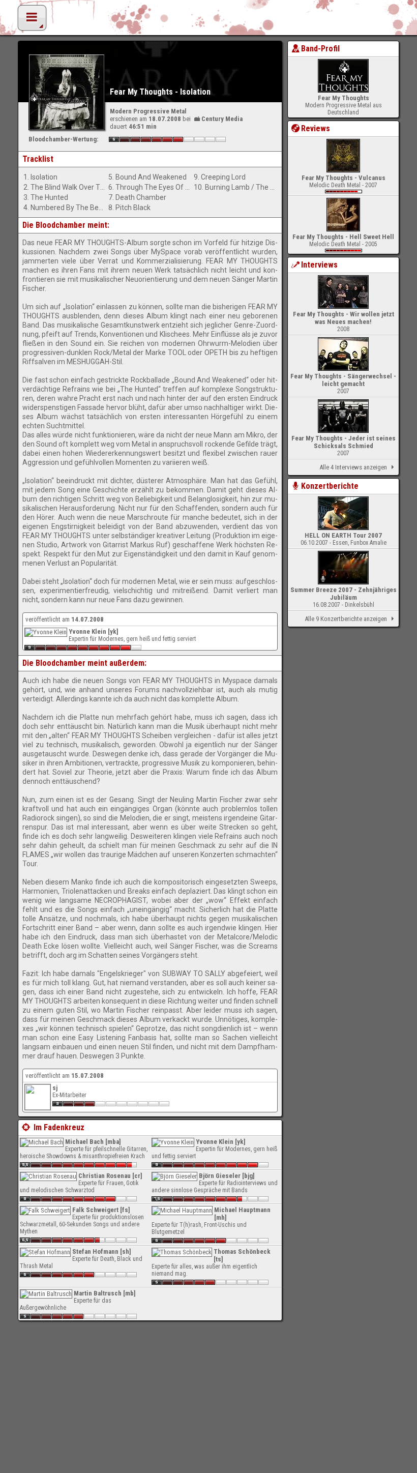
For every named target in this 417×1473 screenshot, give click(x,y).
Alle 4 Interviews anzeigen (353, 467)
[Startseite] (208, 20)
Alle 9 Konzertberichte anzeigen (346, 619)
